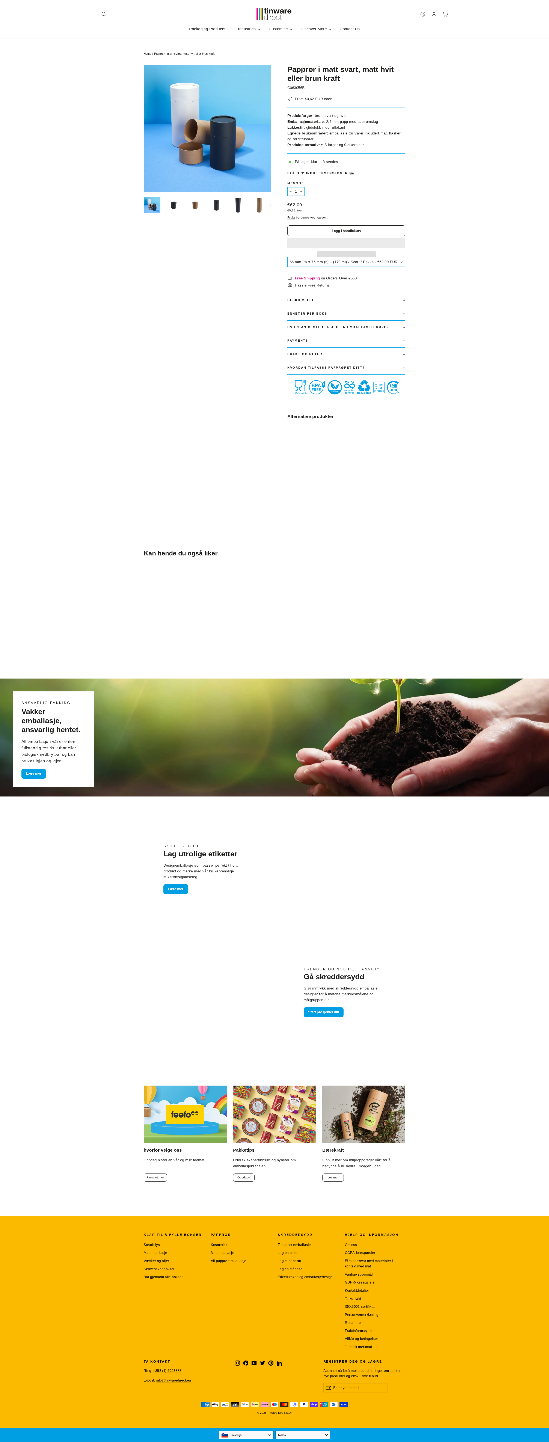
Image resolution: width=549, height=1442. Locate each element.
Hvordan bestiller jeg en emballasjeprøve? (338, 327)
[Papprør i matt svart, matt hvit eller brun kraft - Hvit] (301, 493)
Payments (297, 340)
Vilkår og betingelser (361, 1339)
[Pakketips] (274, 1114)
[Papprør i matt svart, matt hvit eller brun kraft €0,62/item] (297, 457)
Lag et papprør (289, 1261)
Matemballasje (155, 1253)
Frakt (291, 217)
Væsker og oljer (156, 1261)
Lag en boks (287, 1253)
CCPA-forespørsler (360, 1253)
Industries (247, 29)
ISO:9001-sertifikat (360, 1306)
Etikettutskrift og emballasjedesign (305, 1277)
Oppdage (243, 1177)
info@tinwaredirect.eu (173, 1380)
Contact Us (350, 29)
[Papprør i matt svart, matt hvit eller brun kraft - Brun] (295, 493)
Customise (279, 29)
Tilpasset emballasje (294, 1245)
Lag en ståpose (290, 1269)
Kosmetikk (219, 1245)
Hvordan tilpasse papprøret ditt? (326, 367)
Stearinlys (152, 1245)
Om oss (351, 1245)
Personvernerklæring (362, 1315)
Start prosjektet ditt (323, 1012)
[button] (346, 243)
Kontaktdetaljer (357, 1290)
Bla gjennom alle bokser (163, 1277)
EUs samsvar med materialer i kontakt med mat (369, 1263)
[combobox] (246, 1435)
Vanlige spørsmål (359, 1274)
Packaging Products (207, 29)
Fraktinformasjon (358, 1331)
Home (147, 53)
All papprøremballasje (228, 1261)
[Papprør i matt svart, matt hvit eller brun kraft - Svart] (290, 493)
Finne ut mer (155, 1177)
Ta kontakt (353, 1298)
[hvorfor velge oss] (185, 1114)
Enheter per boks (307, 313)
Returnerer (353, 1322)
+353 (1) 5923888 (167, 1371)
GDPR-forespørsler (360, 1282)
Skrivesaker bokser (159, 1269)
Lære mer (33, 773)
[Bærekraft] (363, 1114)
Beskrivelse (301, 300)
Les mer (333, 1177)
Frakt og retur (305, 354)
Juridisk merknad (358, 1347)
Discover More (314, 29)
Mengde (295, 183)
